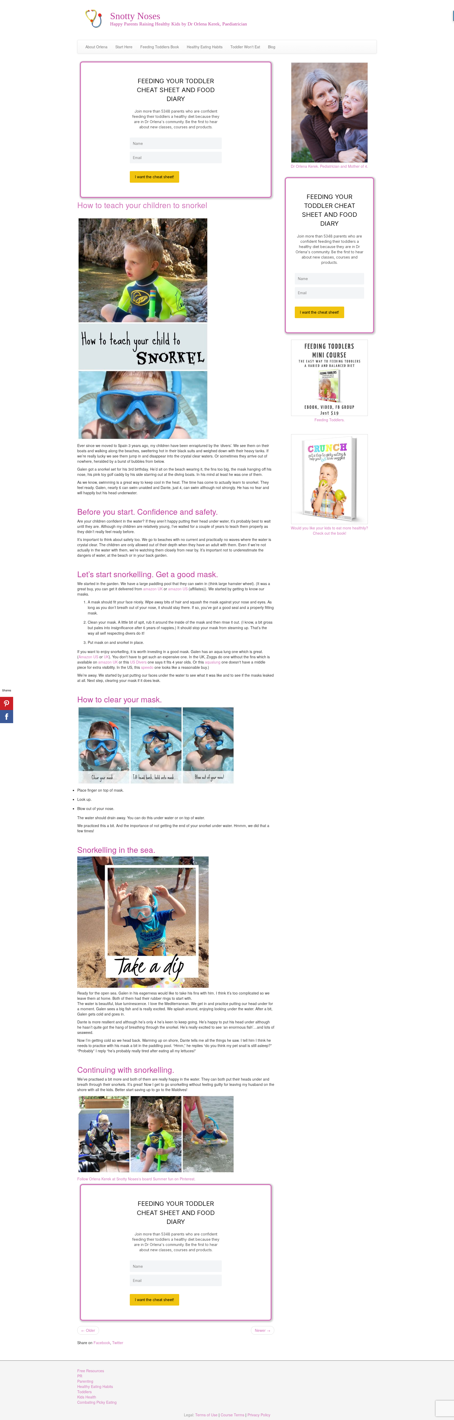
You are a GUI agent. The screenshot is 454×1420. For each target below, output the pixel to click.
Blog (271, 46)
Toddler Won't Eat (245, 46)
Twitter (117, 1342)
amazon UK (153, 588)
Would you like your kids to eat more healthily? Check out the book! (329, 530)
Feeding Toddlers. (329, 419)
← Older (88, 1330)
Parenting (85, 1381)
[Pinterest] (6, 703)
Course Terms (232, 1414)
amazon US (178, 588)
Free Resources (90, 1370)
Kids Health (86, 1397)
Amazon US (88, 656)
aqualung (212, 662)
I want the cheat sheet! (154, 177)
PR (79, 1376)
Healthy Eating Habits (205, 46)
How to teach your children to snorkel (142, 205)
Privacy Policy (258, 1414)
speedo (147, 667)
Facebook (102, 1342)
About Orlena (96, 46)
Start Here (123, 46)
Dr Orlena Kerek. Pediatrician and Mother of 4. (329, 166)
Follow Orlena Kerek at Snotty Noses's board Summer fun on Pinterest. (136, 1178)
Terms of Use (206, 1414)
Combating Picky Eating (97, 1402)
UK (106, 656)
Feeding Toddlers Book (159, 46)
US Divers (138, 662)
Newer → (262, 1330)
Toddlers (84, 1391)
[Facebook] (6, 716)
